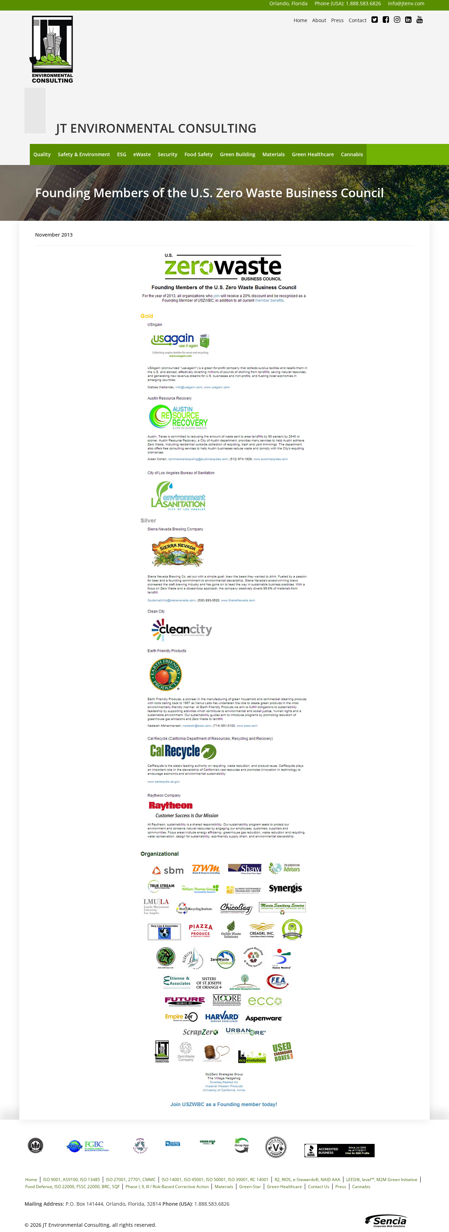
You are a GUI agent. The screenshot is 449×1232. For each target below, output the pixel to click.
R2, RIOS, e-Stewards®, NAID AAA (307, 1179)
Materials (273, 154)
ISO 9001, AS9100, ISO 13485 (71, 1179)
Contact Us (318, 1186)
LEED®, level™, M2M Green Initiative (381, 1179)
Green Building (237, 154)
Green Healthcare (313, 154)
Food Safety (199, 154)
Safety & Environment (84, 154)
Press (340, 1186)
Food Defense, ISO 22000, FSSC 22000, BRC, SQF (72, 1186)
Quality (42, 154)
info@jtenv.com (406, 3)
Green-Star (250, 1186)
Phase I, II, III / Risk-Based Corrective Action (167, 1186)
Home (31, 1179)
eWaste (142, 154)
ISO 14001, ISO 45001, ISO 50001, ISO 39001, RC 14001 (215, 1179)
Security (167, 154)
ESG (121, 154)
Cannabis (352, 154)
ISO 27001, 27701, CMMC (131, 1179)
